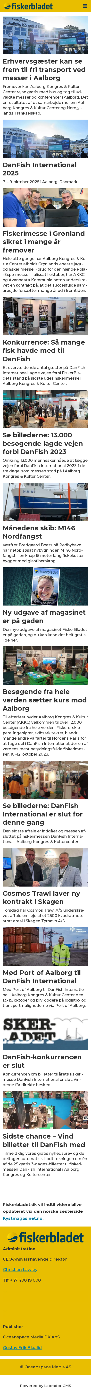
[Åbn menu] (85, 6)
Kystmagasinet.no (22, 1218)
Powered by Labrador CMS (45, 1385)
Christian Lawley (20, 1269)
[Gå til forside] (39, 6)
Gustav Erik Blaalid (22, 1347)
